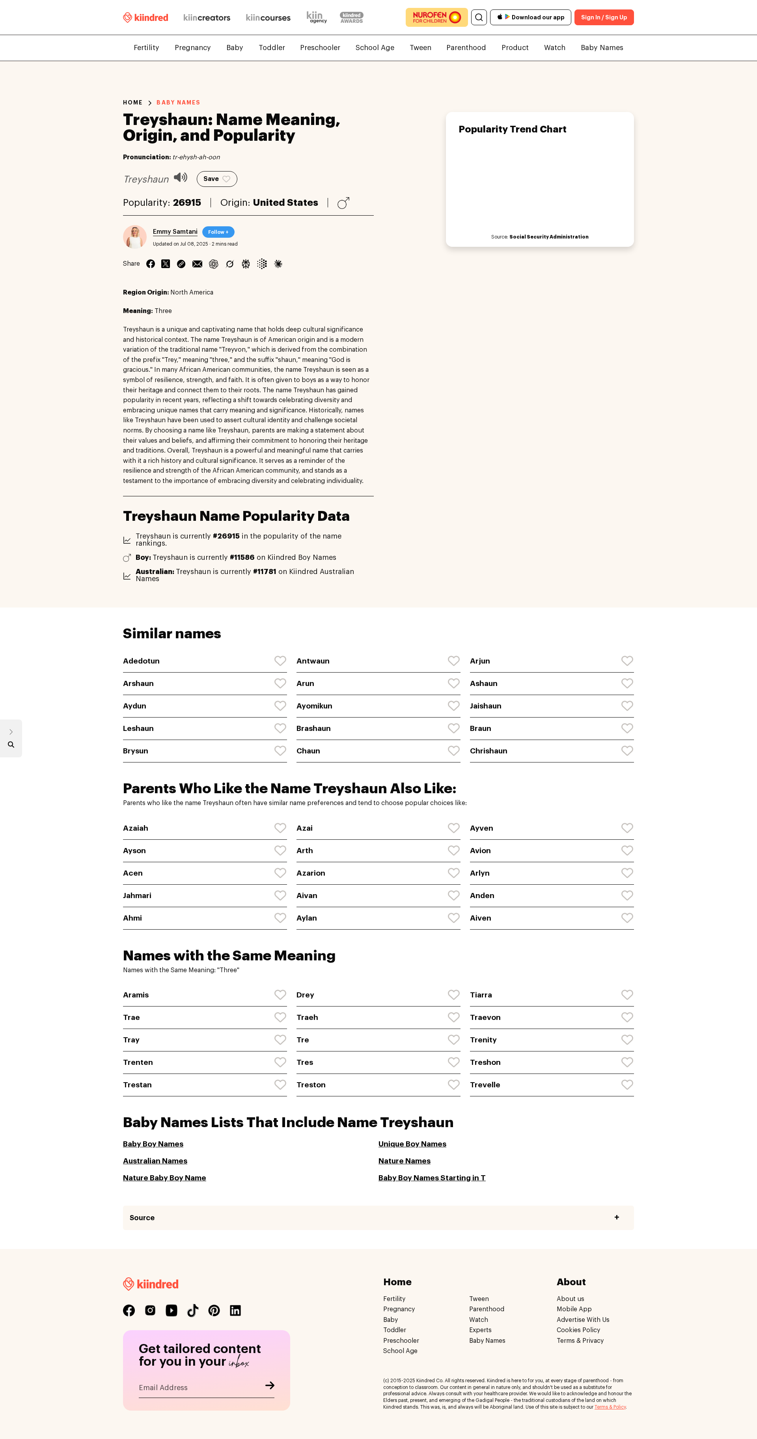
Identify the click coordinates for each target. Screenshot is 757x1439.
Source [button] (142, 1217)
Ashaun (484, 683)
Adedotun (141, 661)
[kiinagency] (318, 17)
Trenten (138, 1062)
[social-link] (129, 1310)
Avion (480, 850)
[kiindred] (145, 17)
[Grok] (230, 263)
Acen (133, 873)
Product (515, 47)
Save (211, 179)
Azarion (310, 873)
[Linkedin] (181, 263)
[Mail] (197, 263)
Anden (482, 895)
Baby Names (602, 47)
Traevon (485, 1017)
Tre (302, 1040)
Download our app (538, 17)
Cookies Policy (578, 1330)
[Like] (280, 661)
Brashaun (313, 728)
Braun (480, 728)
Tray (131, 1040)
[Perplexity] (246, 263)
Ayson (134, 850)
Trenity (483, 1040)
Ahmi (132, 918)
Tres (304, 1062)
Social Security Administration (549, 237)
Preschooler (320, 47)
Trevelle (485, 1085)
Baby (234, 47)
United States (285, 202)
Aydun (134, 706)
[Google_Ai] (262, 263)
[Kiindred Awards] (352, 17)
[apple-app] (500, 17)
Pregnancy (193, 47)
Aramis (136, 995)
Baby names (179, 102)
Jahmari (137, 895)
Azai (304, 828)
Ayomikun (314, 706)
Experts (480, 1330)
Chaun (308, 751)
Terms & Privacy (580, 1341)
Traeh (307, 1017)
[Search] (479, 17)
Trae (131, 1017)
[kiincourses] (268, 17)
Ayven (481, 828)
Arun (305, 683)
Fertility (146, 47)
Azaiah (135, 828)
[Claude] (278, 263)
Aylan (306, 918)
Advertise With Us (583, 1320)
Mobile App (574, 1310)
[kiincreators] (207, 17)
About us (570, 1299)
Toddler (272, 47)
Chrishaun (488, 751)
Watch (554, 47)
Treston (311, 1085)
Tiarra (481, 995)
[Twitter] (165, 263)
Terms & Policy (610, 1407)
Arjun (480, 661)
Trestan (137, 1085)
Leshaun (138, 728)
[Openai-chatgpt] (213, 263)
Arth (304, 850)
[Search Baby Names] (11, 746)
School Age (375, 47)
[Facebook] (150, 263)
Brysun (135, 751)
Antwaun (313, 661)
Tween (420, 47)
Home (133, 102)
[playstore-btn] (507, 17)
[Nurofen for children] (437, 17)
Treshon (485, 1062)
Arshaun (138, 683)
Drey (305, 995)
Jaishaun (486, 706)
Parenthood (466, 47)
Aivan (306, 895)
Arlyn (480, 873)
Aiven (480, 918)
